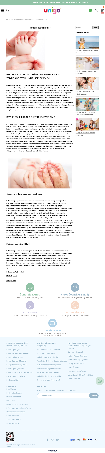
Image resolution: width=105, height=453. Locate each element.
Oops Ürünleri (73, 367)
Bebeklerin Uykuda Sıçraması (49, 365)
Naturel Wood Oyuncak (77, 356)
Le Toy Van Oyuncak (76, 363)
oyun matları (60, 255)
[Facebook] (47, 439)
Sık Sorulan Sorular (14, 393)
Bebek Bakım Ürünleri (15, 357)
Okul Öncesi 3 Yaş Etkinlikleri (48, 349)
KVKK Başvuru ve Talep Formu (18, 408)
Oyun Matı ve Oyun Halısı (16, 346)
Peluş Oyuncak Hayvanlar (16, 365)
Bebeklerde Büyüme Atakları (49, 368)
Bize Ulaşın (11, 389)
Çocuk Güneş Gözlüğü (15, 376)
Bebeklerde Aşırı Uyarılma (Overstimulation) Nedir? (85, 113)
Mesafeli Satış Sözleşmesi (17, 404)
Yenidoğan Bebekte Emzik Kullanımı (52, 361)
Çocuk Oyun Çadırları (15, 368)
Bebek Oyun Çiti (12, 349)
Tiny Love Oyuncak (75, 352)
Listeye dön (11, 280)
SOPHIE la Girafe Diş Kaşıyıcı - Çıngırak (80, 347)
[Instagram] (52, 439)
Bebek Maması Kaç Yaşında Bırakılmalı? (86, 72)
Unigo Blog (41, 346)
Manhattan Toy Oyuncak (78, 359)
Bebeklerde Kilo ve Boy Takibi (49, 376)
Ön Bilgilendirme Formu (15, 412)
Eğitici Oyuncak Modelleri (16, 361)
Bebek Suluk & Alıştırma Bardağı (19, 372)
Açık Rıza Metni (12, 423)
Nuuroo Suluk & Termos (77, 371)
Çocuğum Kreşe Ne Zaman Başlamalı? (85, 133)
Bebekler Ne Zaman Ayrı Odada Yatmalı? (85, 92)
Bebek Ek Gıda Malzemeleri (17, 353)
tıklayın (12, 268)
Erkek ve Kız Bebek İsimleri (48, 372)
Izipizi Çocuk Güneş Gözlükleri (80, 375)
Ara (95, 27)
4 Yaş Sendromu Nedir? (46, 353)
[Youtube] (57, 439)
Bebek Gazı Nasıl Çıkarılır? (48, 357)
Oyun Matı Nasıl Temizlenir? (48, 380)
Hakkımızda (11, 400)
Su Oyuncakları (12, 380)
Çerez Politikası (12, 415)
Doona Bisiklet (74, 378)
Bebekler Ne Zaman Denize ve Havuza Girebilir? (87, 51)
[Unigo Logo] (52, 10)
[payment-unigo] (83, 439)
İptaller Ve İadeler (13, 396)
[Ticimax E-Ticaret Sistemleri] (52, 451)
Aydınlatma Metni (13, 419)
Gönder (94, 395)
